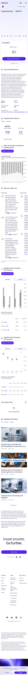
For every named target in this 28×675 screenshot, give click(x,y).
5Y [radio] (16, 36)
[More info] (26, 402)
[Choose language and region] (20, 2)
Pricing (3, 578)
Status (3, 592)
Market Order (13, 47)
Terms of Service (12, 582)
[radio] (23, 36)
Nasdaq (7, 257)
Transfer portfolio (3, 589)
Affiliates (21, 580)
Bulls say (3, 193)
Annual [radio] (20, 279)
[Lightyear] (4, 3)
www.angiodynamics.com (21, 112)
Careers (21, 578)
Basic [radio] (3, 121)
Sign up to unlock (6, 151)
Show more (13, 505)
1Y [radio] (13, 36)
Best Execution (14, 593)
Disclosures (13, 605)
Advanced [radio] (8, 121)
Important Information (13, 578)
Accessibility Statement (13, 601)
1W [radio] (5, 36)
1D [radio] (2, 36)
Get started (14, 552)
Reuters (7, 234)
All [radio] (2, 422)
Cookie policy (13, 598)
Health (16, 102)
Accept (20, 672)
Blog (2, 580)
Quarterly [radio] (7, 279)
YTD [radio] (11, 36)
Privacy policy (13, 595)
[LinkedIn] (16, 617)
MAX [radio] (19, 36)
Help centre (4, 585)
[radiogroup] (11, 36)
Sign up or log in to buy (13, 58)
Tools (2, 583)
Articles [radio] (6, 422)
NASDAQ (3, 107)
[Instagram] (20, 617)
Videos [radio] (11, 422)
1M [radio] (7, 36)
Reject (7, 672)
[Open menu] (26, 3)
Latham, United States (7, 112)
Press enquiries (23, 583)
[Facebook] (7, 617)
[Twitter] (11, 617)
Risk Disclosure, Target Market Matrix (13, 588)
